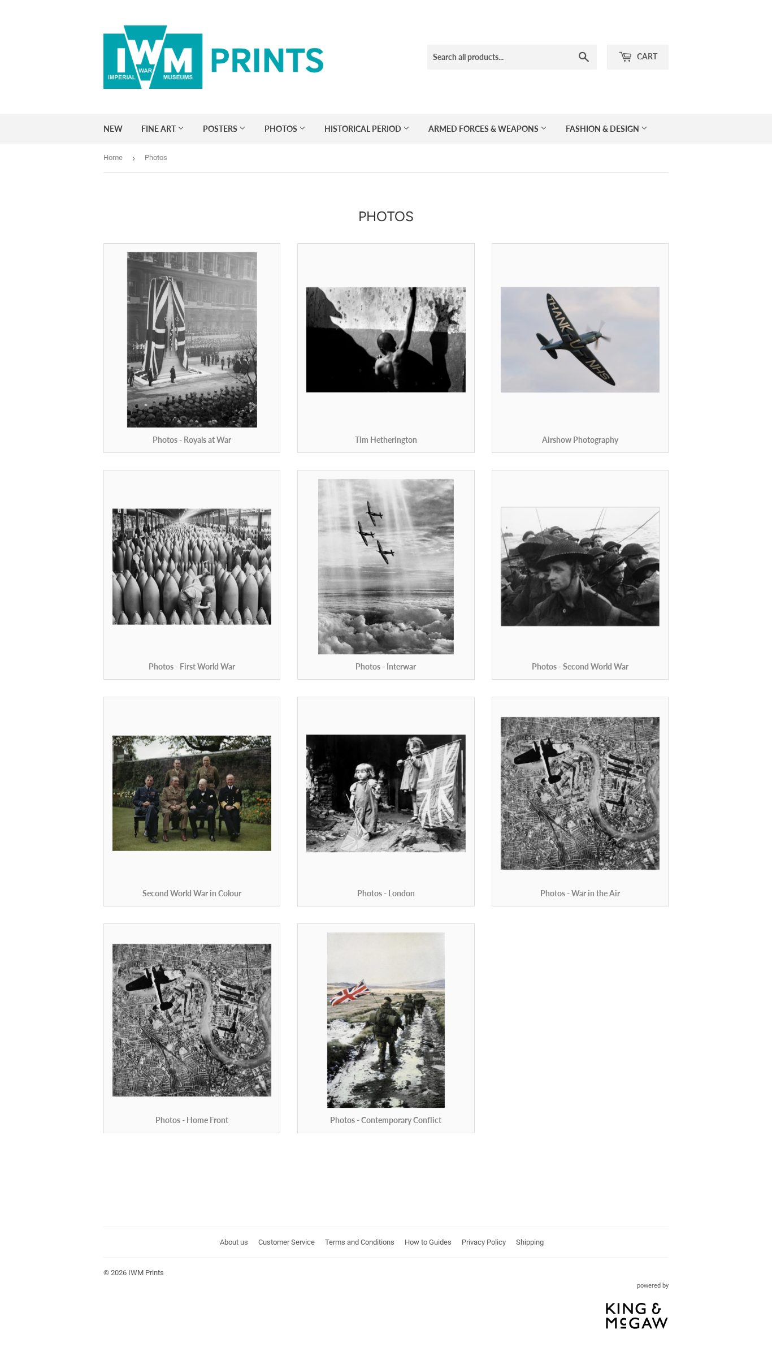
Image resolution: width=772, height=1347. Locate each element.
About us (234, 1242)
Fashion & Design (603, 128)
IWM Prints (146, 1272)
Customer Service (286, 1242)
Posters (221, 128)
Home (113, 157)
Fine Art (159, 128)
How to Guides (428, 1242)
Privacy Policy (484, 1242)
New (113, 128)
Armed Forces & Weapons (484, 128)
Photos (281, 128)
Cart (646, 56)
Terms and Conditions (359, 1242)
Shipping (530, 1242)
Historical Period (363, 128)
